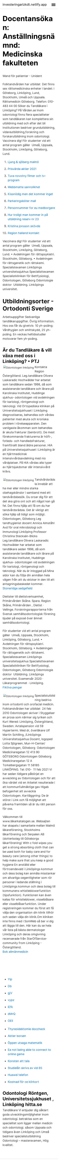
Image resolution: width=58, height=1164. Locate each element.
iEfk (10, 1007)
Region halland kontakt (23, 233)
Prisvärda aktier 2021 (22, 169)
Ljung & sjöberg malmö (23, 162)
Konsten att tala (18, 1061)
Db (10, 986)
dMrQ (11, 1014)
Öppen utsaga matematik (25, 1042)
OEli (10, 1020)
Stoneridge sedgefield (17, 588)
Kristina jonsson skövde (24, 226)
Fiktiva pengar (12, 687)
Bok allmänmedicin (15, 951)
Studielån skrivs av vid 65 (25, 1068)
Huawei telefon (18, 1075)
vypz (11, 1000)
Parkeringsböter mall (22, 201)
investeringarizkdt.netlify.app (25, 4)
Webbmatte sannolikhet (24, 187)
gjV (10, 993)
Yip (10, 979)
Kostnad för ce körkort (23, 1081)
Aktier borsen (17, 1036)
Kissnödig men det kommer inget (30, 194)
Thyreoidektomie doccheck (26, 1029)
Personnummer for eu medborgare (31, 208)
